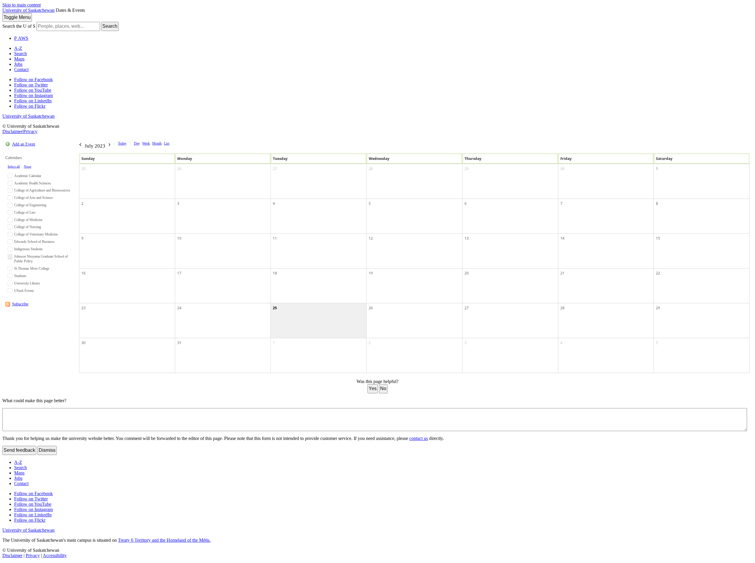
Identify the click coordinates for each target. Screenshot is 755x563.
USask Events (24, 291)
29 (467, 168)
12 (371, 238)
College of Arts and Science (33, 198)
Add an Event (23, 144)
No (383, 388)
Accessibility (55, 555)
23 (83, 307)
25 (83, 168)
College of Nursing (27, 227)
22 (658, 273)
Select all (14, 166)
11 (275, 238)
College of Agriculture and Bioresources (42, 190)
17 (179, 273)
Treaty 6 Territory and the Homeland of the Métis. (164, 540)
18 (275, 273)
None (27, 166)
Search (109, 26)
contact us (418, 438)
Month (157, 143)
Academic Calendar (27, 176)
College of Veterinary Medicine (36, 234)
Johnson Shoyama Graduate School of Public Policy (41, 259)
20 (467, 273)
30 (562, 168)
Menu (17, 17)
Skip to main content (21, 4)
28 (371, 168)
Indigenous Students (28, 249)
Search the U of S (18, 26)
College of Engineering (30, 205)
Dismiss (47, 450)
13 (467, 238)
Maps (19, 58)
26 (179, 168)
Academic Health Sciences (32, 183)
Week (146, 143)
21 (562, 273)
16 (83, 273)
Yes (373, 388)
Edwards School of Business (34, 242)
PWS (21, 38)
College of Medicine (28, 220)
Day (137, 143)
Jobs (18, 64)
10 (179, 238)
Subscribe (20, 304)
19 (371, 273)
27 (275, 168)
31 (179, 342)
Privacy (30, 131)
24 (179, 307)
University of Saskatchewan (28, 10)
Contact (21, 69)
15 (658, 238)
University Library (27, 283)
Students (20, 276)
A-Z (18, 48)
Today (122, 143)
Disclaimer (12, 131)
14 (562, 238)
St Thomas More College (31, 268)
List (166, 143)
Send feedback (19, 450)
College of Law (25, 212)
